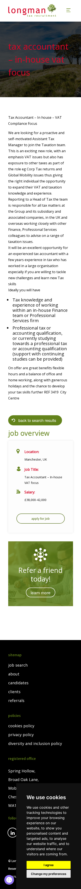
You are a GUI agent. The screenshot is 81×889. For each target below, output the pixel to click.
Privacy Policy (21, 734)
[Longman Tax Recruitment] (34, 10)
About (13, 674)
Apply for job (40, 518)
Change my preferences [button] (48, 874)
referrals (16, 700)
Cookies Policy (21, 726)
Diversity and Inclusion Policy (35, 743)
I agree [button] (49, 865)
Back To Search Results (37, 420)
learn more (41, 592)
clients (14, 691)
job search (18, 665)
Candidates (18, 683)
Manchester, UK (35, 459)
